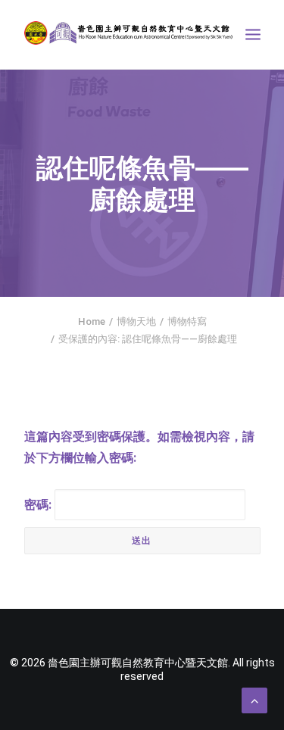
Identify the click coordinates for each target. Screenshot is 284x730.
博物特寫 (187, 321)
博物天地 (136, 321)
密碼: (39, 505)
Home (91, 321)
